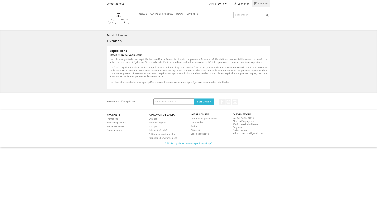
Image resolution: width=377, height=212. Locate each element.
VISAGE (142, 13)
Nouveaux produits (116, 122)
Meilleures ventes (115, 126)
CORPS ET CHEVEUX (161, 13)
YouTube (228, 102)
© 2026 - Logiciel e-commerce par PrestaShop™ (189, 143)
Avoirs (194, 126)
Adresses (195, 130)
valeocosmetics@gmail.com (248, 133)
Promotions (112, 118)
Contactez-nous (115, 3)
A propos (153, 126)
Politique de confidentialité (162, 134)
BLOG (179, 13)
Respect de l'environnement (163, 137)
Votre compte (200, 114)
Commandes (197, 122)
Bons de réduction (200, 133)
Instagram (235, 102)
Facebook (222, 102)
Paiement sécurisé (158, 130)
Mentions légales (157, 122)
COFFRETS (192, 13)
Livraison (153, 118)
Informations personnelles (204, 118)
